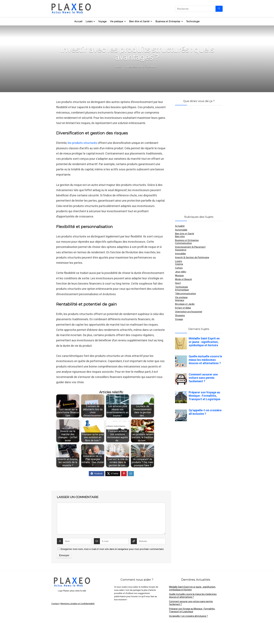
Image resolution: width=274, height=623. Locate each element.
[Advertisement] (199, 156)
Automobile (181, 229)
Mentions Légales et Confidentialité (78, 603)
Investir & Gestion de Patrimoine (192, 257)
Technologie (193, 21)
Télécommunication (185, 293)
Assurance (180, 249)
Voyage (102, 21)
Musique (179, 275)
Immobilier (180, 253)
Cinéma (179, 264)
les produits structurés (82, 142)
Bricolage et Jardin (185, 304)
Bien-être (180, 236)
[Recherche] (219, 9)
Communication (183, 243)
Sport (178, 283)
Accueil (78, 21)
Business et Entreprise (167, 21)
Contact (55, 603)
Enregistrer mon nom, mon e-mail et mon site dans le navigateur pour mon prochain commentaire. (112, 549)
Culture (179, 267)
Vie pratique (116, 21)
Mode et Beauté (183, 279)
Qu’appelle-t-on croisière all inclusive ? (188, 616)
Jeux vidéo (180, 271)
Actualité (180, 226)
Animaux (179, 300)
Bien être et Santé (139, 21)
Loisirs (89, 21)
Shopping (180, 315)
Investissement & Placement (141, 66)
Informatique (182, 289)
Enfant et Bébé (183, 307)
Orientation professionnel (188, 311)
